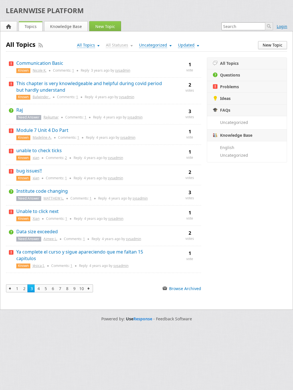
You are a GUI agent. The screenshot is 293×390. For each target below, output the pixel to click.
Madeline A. (42, 137)
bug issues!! (29, 171)
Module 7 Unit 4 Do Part (42, 130)
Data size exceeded (37, 231)
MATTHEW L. (53, 198)
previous (10, 288)
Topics (31, 26)
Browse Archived (184, 288)
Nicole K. (39, 70)
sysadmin (122, 70)
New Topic (105, 26)
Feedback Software (174, 319)
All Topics (229, 63)
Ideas (225, 98)
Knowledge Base (66, 26)
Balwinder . (41, 97)
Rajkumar (51, 117)
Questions (230, 75)
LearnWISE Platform (45, 10)
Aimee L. (50, 238)
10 (81, 288)
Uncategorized (234, 122)
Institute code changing (42, 191)
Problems (229, 86)
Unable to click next (37, 211)
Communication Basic (39, 63)
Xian (36, 218)
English (227, 147)
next (89, 288)
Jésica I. (39, 265)
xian (36, 157)
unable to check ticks (39, 150)
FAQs (225, 110)
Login (282, 26)
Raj (19, 110)
